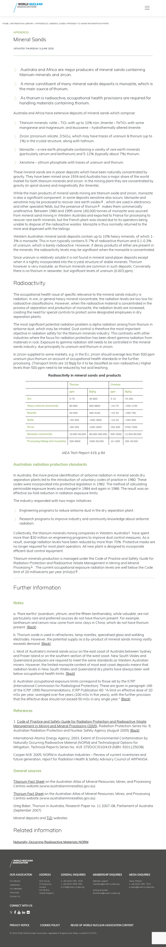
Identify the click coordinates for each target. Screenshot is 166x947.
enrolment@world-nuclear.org (106, 893)
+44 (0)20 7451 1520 (73, 881)
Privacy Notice (19, 925)
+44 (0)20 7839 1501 (73, 884)
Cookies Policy (50, 925)
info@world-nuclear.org (73, 887)
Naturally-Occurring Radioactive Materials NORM (50, 842)
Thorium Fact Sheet (28, 794)
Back (31, 627)
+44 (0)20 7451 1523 (141, 884)
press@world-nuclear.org (142, 887)
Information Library (21, 24)
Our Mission (15, 881)
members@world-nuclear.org (106, 884)
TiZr (50, 818)
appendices (41, 24)
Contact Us (15, 896)
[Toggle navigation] (147, 8)
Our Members (16, 889)
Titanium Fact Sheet (29, 782)
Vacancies (14, 893)
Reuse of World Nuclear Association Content (102, 925)
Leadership (15, 885)
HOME (5, 24)
